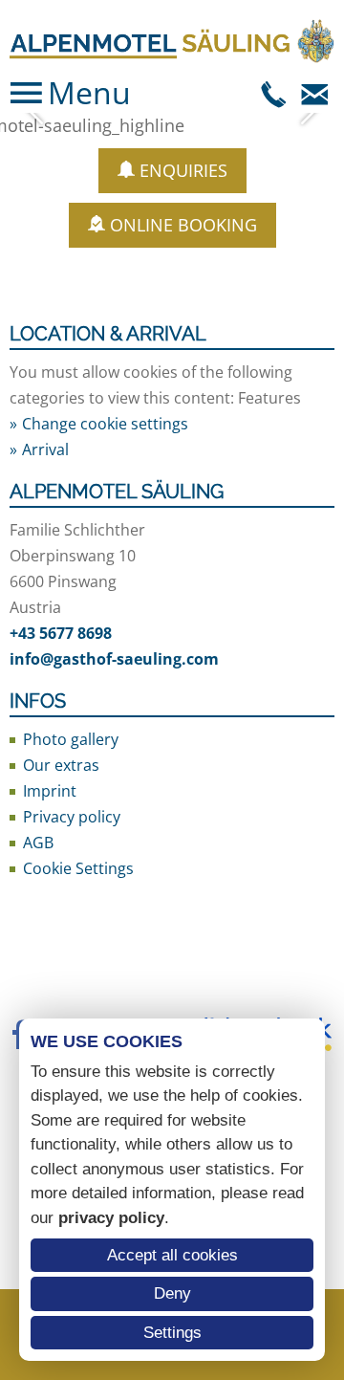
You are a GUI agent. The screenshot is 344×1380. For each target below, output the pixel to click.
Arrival (45, 449)
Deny (172, 1293)
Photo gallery (70, 739)
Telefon (274, 92)
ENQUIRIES (183, 170)
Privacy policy (71, 816)
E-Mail (314, 92)
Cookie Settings (78, 868)
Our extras (61, 765)
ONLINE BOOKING (183, 224)
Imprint (49, 790)
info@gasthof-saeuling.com (114, 658)
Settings (172, 1333)
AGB (38, 842)
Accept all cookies (172, 1255)
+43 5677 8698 (61, 633)
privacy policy (111, 1218)
